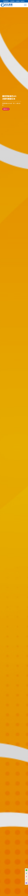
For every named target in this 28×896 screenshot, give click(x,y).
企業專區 (17, 1)
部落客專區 (6, 1)
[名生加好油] (26, 876)
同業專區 (12, 1)
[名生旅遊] (26, 873)
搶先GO (5, 109)
